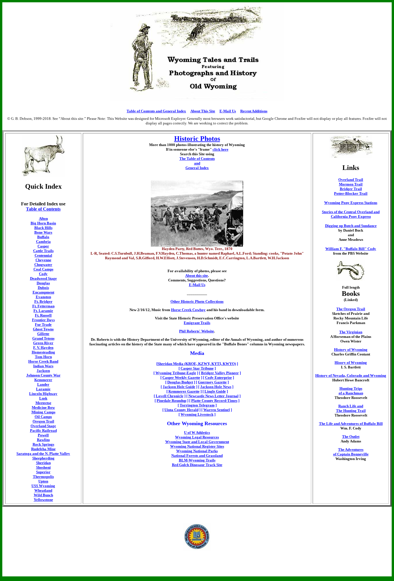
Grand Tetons (43, 338)
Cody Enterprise (218, 377)
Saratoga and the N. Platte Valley (43, 453)
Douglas (43, 283)
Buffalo (43, 237)
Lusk (43, 398)
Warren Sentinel (216, 410)
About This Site (202, 111)
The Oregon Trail (350, 309)
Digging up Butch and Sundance (351, 226)
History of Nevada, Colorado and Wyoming (350, 375)
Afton (43, 218)
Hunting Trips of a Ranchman (351, 390)
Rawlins (43, 440)
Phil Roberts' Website (196, 331)
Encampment (43, 292)
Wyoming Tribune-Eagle (175, 373)
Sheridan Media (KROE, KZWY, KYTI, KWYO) (196, 364)
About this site (196, 275)
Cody (43, 274)
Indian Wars (43, 366)
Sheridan (43, 463)
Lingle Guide (215, 391)
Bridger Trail (351, 189)
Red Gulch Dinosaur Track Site (197, 465)
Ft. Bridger (43, 301)
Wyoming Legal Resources (197, 437)
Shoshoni (43, 467)
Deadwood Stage (43, 278)
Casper (43, 246)
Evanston (43, 297)
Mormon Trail (351, 184)
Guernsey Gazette (212, 382)
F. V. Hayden (43, 347)
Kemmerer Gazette (184, 391)
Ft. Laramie (43, 311)
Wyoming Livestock (197, 414)
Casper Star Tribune (197, 368)
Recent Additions (253, 111)
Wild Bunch (43, 495)
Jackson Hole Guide (179, 387)
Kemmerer (43, 380)
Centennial (43, 255)
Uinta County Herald (181, 410)
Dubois (43, 287)
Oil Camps (43, 417)
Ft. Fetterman (43, 306)
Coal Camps (43, 269)
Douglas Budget (180, 382)
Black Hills (43, 228)
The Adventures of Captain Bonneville (351, 451)
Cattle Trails (43, 251)
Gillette (43, 334)
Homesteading (43, 352)
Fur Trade (43, 324)
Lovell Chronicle (169, 396)
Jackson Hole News (215, 387)
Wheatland (43, 490)
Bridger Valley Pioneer (220, 373)
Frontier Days (43, 320)
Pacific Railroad (43, 430)
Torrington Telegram (197, 405)
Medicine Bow (43, 407)
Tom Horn (43, 357)
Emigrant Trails (197, 323)
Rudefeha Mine (43, 449)
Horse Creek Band (43, 361)
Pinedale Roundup (171, 400)
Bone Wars (43, 232)
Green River (43, 343)
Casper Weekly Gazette (181, 377)
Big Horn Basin (43, 223)
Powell (43, 435)
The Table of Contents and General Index (197, 163)
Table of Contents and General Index (156, 111)
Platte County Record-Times (214, 400)
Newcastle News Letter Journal (213, 396)
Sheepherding (43, 458)
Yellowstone (43, 499)
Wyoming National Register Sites (197, 446)
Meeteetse (43, 403)
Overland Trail (350, 179)
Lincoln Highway (43, 393)
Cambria (43, 241)
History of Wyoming (350, 349)
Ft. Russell (43, 315)
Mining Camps (43, 412)
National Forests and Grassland (197, 455)
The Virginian (350, 332)
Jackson (43, 370)
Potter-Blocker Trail (350, 193)
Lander (43, 384)
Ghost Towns (43, 329)
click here (220, 149)
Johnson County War (43, 375)
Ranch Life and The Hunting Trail (351, 408)
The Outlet (350, 436)
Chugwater (43, 264)
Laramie (43, 389)
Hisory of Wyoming (351, 362)
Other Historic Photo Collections (197, 301)
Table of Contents (43, 209)
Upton (43, 481)
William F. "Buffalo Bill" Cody (350, 249)
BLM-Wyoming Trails (197, 460)
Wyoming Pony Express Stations (350, 202)
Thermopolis (43, 476)
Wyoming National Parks (197, 451)
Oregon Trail (43, 421)
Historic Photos (197, 138)
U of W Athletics (197, 432)
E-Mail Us (227, 111)
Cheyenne (43, 260)
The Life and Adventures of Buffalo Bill (351, 423)
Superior (43, 472)
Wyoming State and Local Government (197, 442)
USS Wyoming (43, 486)
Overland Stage (43, 426)
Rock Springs (43, 444)
